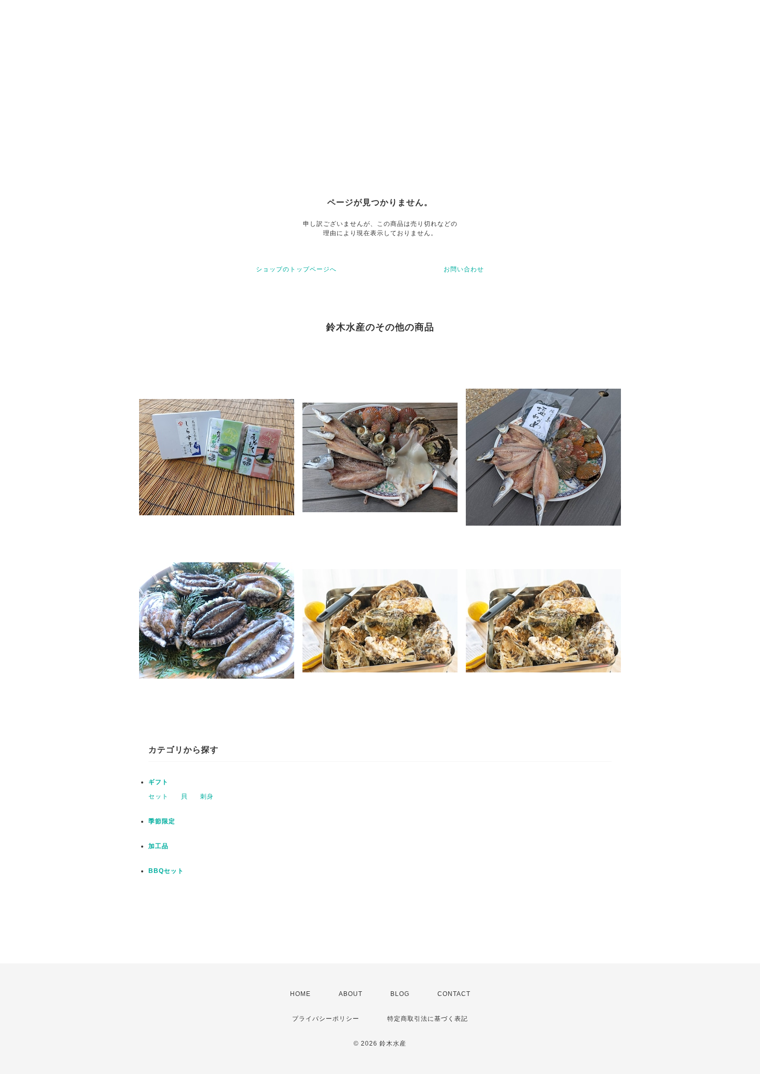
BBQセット (166, 870)
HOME (300, 994)
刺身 (207, 796)
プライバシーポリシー (325, 1018)
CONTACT (453, 994)
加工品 (158, 846)
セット (158, 796)
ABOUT (350, 994)
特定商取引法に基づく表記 (427, 1018)
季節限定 (161, 821)
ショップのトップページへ (296, 269)
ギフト (158, 782)
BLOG (399, 994)
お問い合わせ (464, 269)
